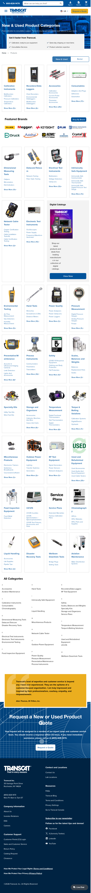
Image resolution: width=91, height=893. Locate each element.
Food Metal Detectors (8, 517)
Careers (7, 825)
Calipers (7, 179)
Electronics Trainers (11, 465)
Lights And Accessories (8, 374)
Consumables (78, 85)
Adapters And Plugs (78, 91)
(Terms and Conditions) (43, 868)
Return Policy (9, 849)
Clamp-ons (53, 182)
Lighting (29, 465)
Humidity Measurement (9, 322)
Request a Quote (80, 11)
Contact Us (50, 772)
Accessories (55, 85)
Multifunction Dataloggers (31, 102)
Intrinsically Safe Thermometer (77, 182)
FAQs (48, 791)
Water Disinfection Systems (78, 563)
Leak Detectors (9, 370)
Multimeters (53, 176)
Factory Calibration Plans (56, 517)
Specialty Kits (10, 407)
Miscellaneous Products (11, 458)
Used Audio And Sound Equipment (77, 472)
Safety (52, 355)
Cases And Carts (32, 423)
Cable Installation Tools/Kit (10, 235)
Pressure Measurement (78, 307)
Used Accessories (78, 468)
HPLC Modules (76, 519)
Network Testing (32, 176)
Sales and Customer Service (15, 844)
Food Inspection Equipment (11, 509)
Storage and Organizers (32, 409)
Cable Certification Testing (10, 240)
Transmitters (30, 369)
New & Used (62, 59)
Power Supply (31, 232)
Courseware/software (12, 472)
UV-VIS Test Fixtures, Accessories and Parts (33, 524)
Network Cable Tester (11, 223)
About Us (7, 811)
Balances (74, 367)
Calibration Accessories (53, 92)
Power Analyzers (55, 311)
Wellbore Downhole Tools (56, 555)
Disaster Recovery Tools (33, 555)
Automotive (75, 96)
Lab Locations (51, 777)
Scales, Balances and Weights (78, 359)
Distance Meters (32, 316)
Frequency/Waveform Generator (34, 236)
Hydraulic (74, 424)
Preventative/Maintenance (11, 357)
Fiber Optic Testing (33, 179)
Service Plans (55, 508)
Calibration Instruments (9, 87)
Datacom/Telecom (34, 169)
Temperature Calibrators (8, 102)
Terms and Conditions (54, 800)
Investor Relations (11, 816)
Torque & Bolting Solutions (75, 410)
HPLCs (73, 516)
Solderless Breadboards (8, 469)
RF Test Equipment (54, 458)
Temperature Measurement (55, 409)
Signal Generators (55, 465)
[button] (64, 11)
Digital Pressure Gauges (77, 315)
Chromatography (78, 509)
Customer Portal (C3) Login (15, 839)
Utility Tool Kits (9, 412)
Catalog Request (11, 853)
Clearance (8, 858)
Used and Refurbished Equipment (77, 460)
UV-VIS (29, 508)
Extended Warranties (56, 513)
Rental (80, 59)
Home (4, 53)
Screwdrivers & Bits (33, 314)
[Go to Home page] (18, 11)
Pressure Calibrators (11, 99)
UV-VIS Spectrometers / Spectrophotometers (33, 518)
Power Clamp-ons (55, 314)
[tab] (16, 585)
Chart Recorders (32, 94)
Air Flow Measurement (9, 315)
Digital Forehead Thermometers (55, 416)
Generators (30, 471)
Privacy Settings (52, 805)
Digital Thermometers (54, 424)
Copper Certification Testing (11, 230)
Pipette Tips (8, 564)
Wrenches (30, 311)
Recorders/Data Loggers (33, 87)
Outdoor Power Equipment (33, 458)
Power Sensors (54, 468)
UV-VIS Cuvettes (32, 513)
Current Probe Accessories (54, 96)
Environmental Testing (11, 307)
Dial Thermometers (56, 420)
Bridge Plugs (53, 562)
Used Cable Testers (78, 476)
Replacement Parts (78, 370)
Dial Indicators (9, 185)
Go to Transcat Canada (55, 810)
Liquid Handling (11, 553)
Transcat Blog (51, 795)
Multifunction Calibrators (8, 95)
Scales (73, 373)
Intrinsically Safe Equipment (79, 169)
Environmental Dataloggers (31, 98)
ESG (5, 821)
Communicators (32, 364)
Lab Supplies (8, 561)
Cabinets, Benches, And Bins (33, 419)
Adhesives (75, 94)
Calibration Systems (78, 418)
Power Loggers (54, 316)
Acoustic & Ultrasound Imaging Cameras (11, 366)
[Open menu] (6, 11)
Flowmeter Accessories (53, 101)
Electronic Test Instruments (33, 223)
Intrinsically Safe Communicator (77, 177)
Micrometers (8, 182)
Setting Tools (53, 564)
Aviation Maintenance (77, 555)
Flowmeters (30, 366)
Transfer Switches (32, 468)
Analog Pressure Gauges (77, 320)
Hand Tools (31, 305)
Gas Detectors (9, 319)
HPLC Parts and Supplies (77, 523)
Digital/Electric (76, 421)
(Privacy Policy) (35, 873)
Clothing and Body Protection (55, 366)
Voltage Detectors (55, 179)
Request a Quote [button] (45, 747)
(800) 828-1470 (10, 794)
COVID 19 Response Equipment (56, 361)
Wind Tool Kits (9, 415)
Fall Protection (54, 370)
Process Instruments (32, 357)
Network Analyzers (56, 471)
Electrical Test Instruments (55, 169)
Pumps (73, 323)
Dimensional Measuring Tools (10, 171)
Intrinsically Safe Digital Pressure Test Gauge (78, 187)
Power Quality (56, 305)
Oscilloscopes (31, 229)
